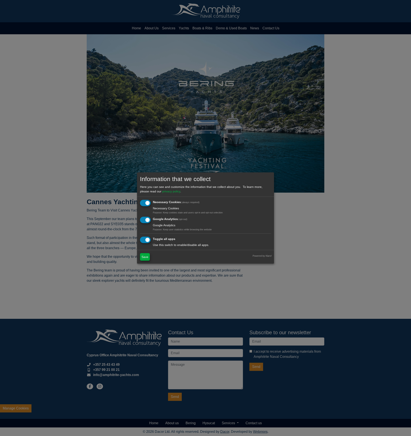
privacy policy (171, 191)
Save (144, 257)
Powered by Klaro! (262, 256)
